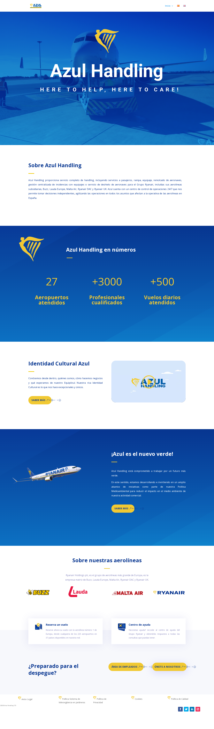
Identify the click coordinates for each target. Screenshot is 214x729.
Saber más (38, 400)
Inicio (167, 6)
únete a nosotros (168, 666)
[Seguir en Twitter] (186, 709)
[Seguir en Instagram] (198, 709)
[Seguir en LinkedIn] (192, 709)
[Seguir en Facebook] (180, 709)
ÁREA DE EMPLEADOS (124, 666)
